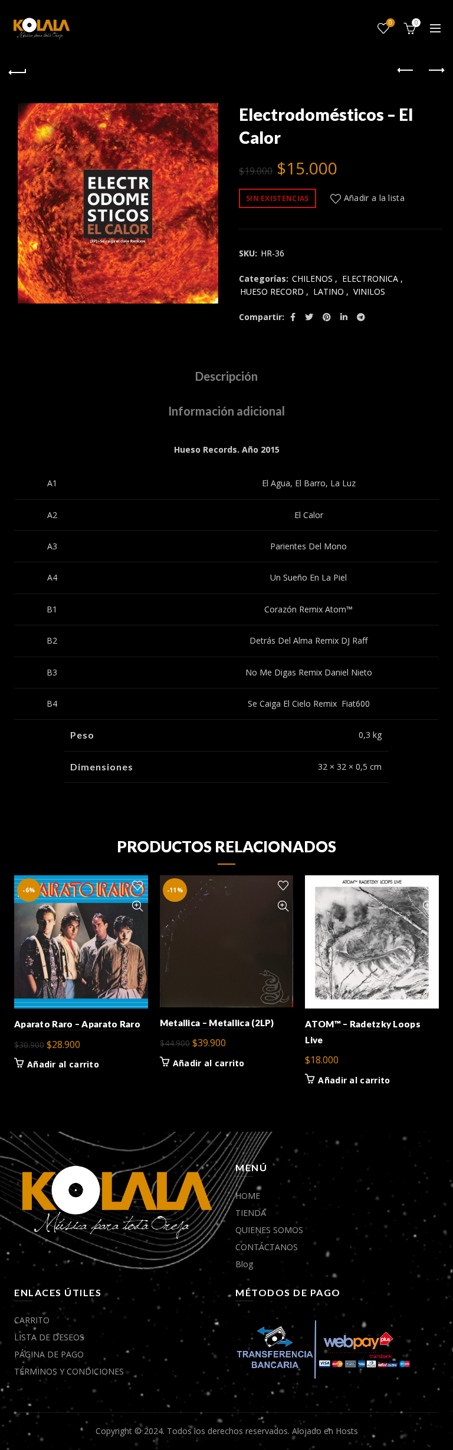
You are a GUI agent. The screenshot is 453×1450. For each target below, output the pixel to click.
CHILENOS (312, 278)
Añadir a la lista (374, 197)
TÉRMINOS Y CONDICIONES (69, 1371)
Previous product (406, 71)
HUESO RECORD (272, 291)
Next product (435, 71)
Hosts (347, 1430)
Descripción (226, 376)
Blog (244, 1264)
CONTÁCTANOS (266, 1247)
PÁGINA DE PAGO (49, 1354)
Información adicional (226, 411)
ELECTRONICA (370, 278)
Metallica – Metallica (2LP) (217, 1022)
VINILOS (369, 291)
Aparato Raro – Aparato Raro (77, 1024)
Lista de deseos (390, 23)
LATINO (328, 291)
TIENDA (250, 1212)
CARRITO (32, 1320)
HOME (247, 1195)
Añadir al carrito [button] (63, 1064)
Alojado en (314, 1430)
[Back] (17, 71)
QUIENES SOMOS (269, 1229)
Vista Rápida (137, 906)
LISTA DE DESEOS (49, 1337)
